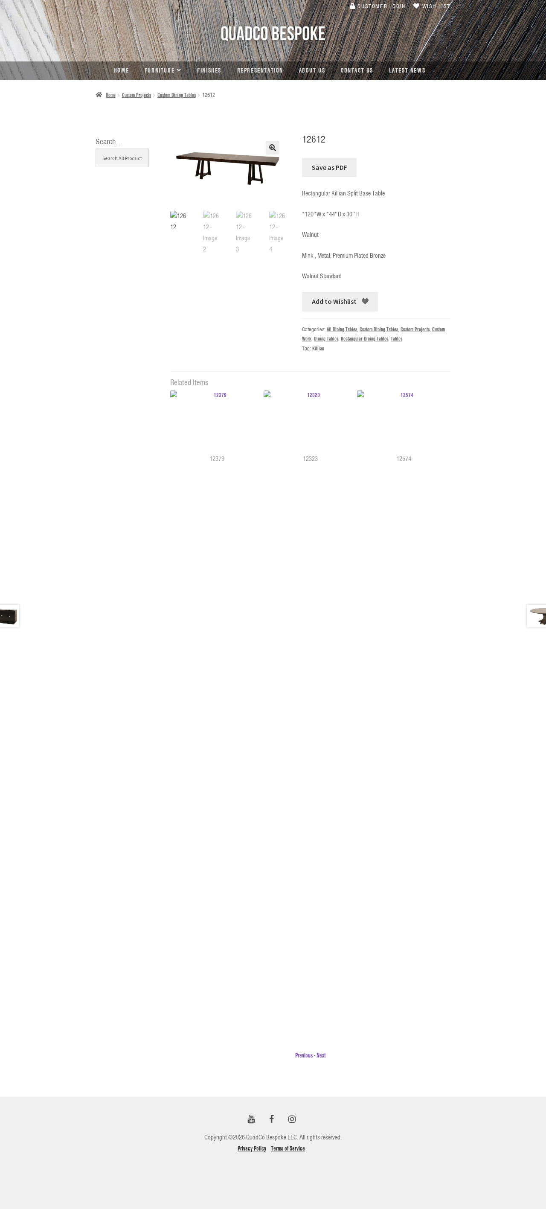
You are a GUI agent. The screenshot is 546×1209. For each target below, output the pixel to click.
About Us (312, 70)
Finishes (209, 70)
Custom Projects (136, 95)
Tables (396, 338)
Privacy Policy (252, 1148)
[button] (272, 147)
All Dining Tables (342, 329)
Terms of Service (288, 1148)
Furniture (159, 70)
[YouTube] (250, 1119)
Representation (260, 70)
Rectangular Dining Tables (364, 338)
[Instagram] (291, 1119)
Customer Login (381, 6)
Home (121, 70)
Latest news (407, 70)
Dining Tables (326, 338)
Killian (318, 348)
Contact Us (357, 70)
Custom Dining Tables (176, 95)
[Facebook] (271, 1119)
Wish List (435, 6)
